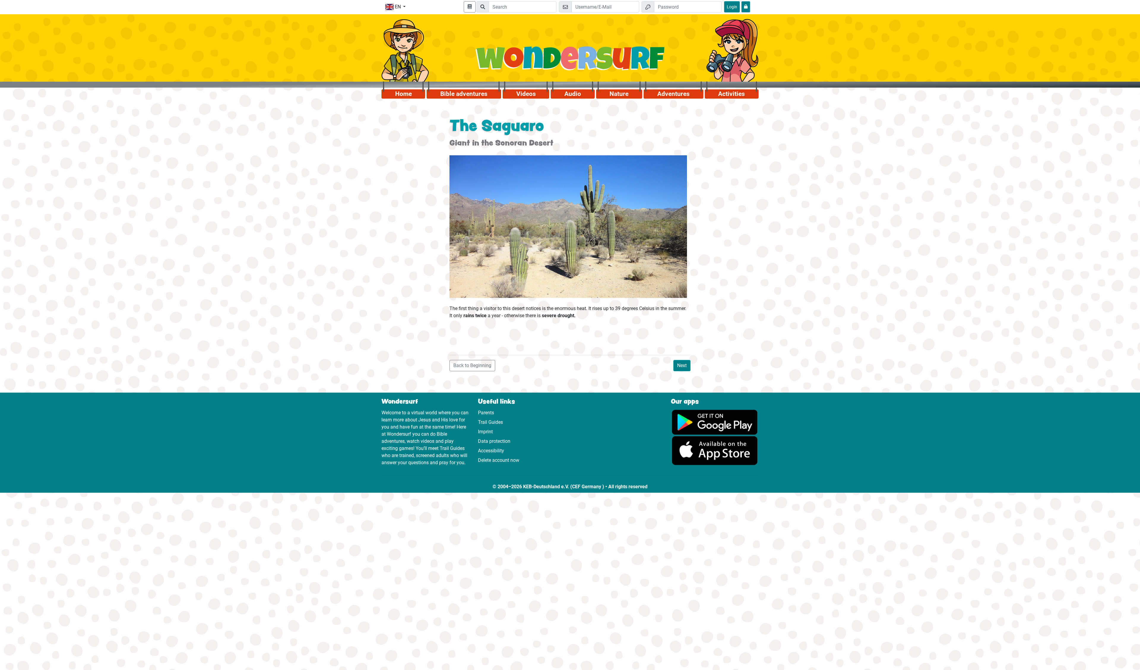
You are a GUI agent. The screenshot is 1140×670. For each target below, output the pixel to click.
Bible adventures (463, 93)
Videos (526, 93)
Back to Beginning (472, 365)
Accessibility (491, 450)
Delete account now (498, 460)
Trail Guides (490, 422)
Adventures (673, 93)
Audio (572, 93)
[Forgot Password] (745, 6)
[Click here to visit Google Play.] (715, 422)
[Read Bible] (470, 6)
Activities (731, 93)
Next (682, 365)
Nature (618, 93)
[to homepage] (570, 62)
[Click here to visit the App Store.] (715, 450)
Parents (486, 412)
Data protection (494, 441)
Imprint (485, 431)
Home (403, 93)
